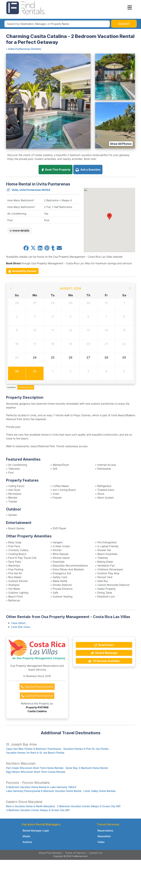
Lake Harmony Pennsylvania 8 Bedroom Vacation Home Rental (43, 790)
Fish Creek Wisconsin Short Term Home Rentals (35, 767)
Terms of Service (75, 852)
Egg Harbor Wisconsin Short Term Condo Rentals (35, 771)
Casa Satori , (19, 623)
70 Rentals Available (106, 660)
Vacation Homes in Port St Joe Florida (86, 748)
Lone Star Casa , (21, 626)
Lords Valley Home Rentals (99, 790)
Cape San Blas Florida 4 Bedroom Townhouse (33, 748)
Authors (27, 841)
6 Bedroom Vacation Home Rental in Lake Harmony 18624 (41, 787)
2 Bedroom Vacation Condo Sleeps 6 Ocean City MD (88, 806)
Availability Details (24, 271)
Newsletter (104, 836)
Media (26, 836)
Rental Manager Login (36, 830)
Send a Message (106, 652)
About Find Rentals (50, 852)
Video (100, 841)
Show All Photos (121, 143)
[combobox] (57, 23)
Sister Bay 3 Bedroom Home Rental (87, 767)
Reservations (105, 830)
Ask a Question (89, 169)
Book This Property (57, 169)
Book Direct (106, 644)
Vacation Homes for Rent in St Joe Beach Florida (35, 752)
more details (20, 230)
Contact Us (95, 852)
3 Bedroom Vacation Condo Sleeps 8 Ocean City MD (38, 810)
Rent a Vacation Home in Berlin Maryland (30, 806)
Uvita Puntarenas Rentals (24, 49)
